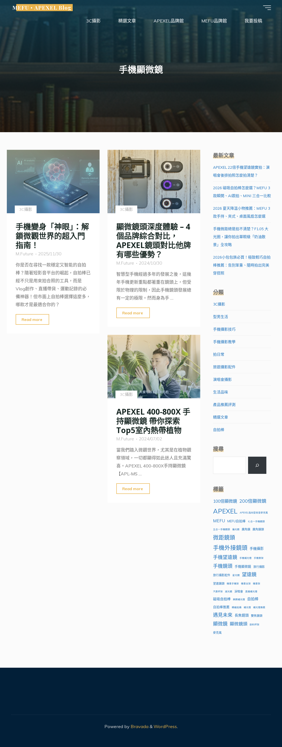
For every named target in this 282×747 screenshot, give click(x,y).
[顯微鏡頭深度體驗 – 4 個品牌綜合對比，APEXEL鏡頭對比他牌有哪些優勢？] (154, 181)
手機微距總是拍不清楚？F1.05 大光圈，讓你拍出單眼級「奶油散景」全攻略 (240, 236)
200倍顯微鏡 (252, 501)
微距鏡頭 (224, 537)
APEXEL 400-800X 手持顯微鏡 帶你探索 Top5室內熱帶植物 (153, 420)
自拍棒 (218, 429)
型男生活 (220, 316)
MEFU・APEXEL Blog (41, 7)
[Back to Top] (265, 730)
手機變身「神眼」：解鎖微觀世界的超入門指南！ (52, 235)
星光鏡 (236, 575)
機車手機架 (233, 583)
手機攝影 (257, 548)
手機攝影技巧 (224, 329)
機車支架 (246, 583)
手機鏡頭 (222, 566)
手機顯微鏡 (243, 566)
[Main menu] (267, 8)
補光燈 (247, 607)
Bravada (139, 726)
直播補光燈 (251, 591)
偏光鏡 (235, 529)
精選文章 (220, 417)
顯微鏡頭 (238, 624)
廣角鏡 (246, 529)
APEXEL (225, 511)
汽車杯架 (218, 591)
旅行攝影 (259, 566)
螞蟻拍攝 (236, 607)
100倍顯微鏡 (225, 501)
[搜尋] (257, 465)
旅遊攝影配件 (224, 367)
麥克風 (217, 632)
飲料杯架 (254, 624)
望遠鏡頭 (218, 583)
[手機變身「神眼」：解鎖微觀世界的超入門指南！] (53, 181)
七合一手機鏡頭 (256, 521)
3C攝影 (25, 209)
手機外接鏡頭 (230, 547)
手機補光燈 (245, 558)
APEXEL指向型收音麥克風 (254, 512)
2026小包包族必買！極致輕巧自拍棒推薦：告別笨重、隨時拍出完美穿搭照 (242, 265)
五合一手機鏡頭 (221, 529)
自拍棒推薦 (221, 607)
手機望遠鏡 (225, 557)
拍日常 (218, 354)
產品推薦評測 (224, 404)
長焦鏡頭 (242, 615)
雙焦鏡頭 (256, 615)
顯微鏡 (220, 624)
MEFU (219, 520)
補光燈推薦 (259, 607)
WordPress (165, 726)
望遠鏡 (249, 574)
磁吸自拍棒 (222, 599)
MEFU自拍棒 (236, 521)
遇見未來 (222, 615)
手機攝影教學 (224, 341)
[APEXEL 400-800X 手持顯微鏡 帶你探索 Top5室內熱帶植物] (154, 366)
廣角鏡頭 (258, 529)
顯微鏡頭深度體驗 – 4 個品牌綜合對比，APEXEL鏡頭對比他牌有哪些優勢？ (153, 240)
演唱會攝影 (222, 379)
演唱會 (238, 591)
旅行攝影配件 (221, 575)
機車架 (256, 583)
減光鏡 (228, 591)
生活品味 (220, 392)
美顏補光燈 (239, 599)
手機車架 (258, 558)
